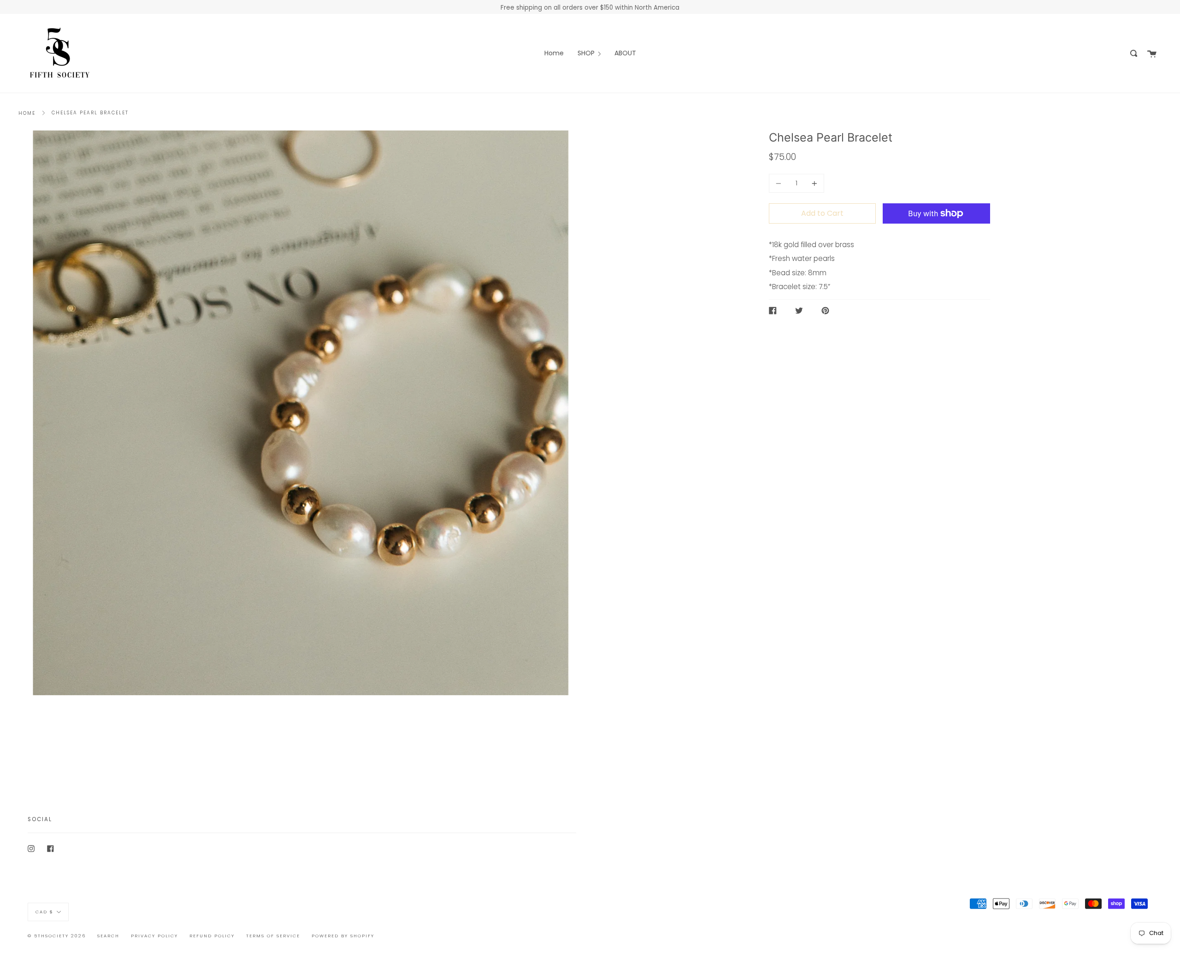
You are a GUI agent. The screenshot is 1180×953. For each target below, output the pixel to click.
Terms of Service (273, 936)
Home (26, 113)
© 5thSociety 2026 (57, 936)
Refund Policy (212, 936)
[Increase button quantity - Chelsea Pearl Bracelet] (813, 183)
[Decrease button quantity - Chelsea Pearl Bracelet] (780, 183)
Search (108, 936)
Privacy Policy (154, 936)
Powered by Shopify (343, 936)
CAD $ (44, 912)
